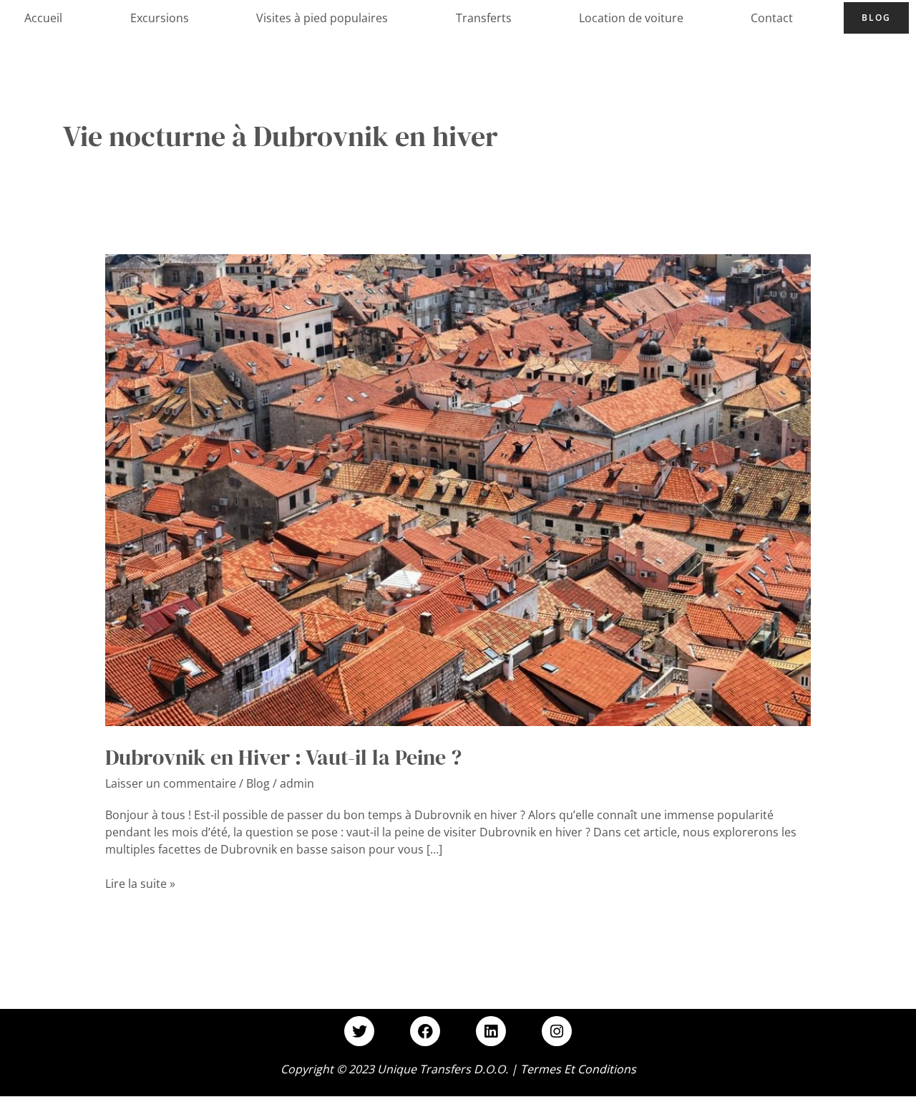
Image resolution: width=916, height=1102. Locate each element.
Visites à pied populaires (322, 18)
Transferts (484, 18)
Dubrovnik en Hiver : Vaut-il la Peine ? (283, 757)
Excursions (159, 18)
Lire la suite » (140, 883)
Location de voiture (631, 18)
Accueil (43, 18)
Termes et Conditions (578, 1069)
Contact (772, 18)
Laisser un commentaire (170, 783)
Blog (876, 17)
